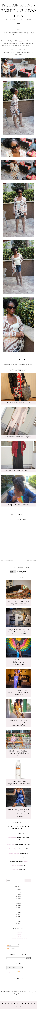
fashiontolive (9, 362)
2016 (19, 912)
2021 (19, 901)
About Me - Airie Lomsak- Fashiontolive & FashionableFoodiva (18, 662)
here (20, 41)
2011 (19, 923)
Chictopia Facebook (16, 865)
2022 (19, 898)
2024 (19, 894)
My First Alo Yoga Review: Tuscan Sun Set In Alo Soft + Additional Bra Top (18, 723)
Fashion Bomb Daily (14, 853)
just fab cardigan (21, 362)
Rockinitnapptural (14, 857)
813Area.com (10, 844)
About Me (19, 932)
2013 (19, 919)
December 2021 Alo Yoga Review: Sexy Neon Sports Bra (18, 602)
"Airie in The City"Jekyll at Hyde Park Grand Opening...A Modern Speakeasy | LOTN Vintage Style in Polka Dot (18, 812)
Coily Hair (25, 861)
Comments (12, 948)
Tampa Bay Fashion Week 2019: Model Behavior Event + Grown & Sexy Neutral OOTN (18, 631)
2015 (19, 914)
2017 (19, 910)
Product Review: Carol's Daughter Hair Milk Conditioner (18, 782)
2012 (19, 921)
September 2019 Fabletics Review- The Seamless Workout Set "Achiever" (18, 692)
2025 (19, 892)
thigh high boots (27, 364)
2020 (19, 903)
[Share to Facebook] (16, 360)
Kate (21, 994)
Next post (31, 561)
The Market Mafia (12, 837)
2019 (19, 905)
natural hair (17, 364)
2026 (19, 889)
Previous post (7, 561)
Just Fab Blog (12, 849)
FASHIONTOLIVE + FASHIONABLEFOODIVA (18, 10)
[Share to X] (19, 360)
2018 (19, 907)
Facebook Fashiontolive (19, 940)
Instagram (19, 934)
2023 (19, 896)
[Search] (28, 880)
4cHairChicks (15, 869)
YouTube (19, 936)
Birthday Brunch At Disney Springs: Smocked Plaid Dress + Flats (18, 753)
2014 (19, 916)
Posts (10, 945)
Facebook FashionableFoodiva (19, 938)
